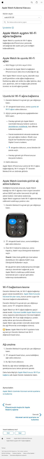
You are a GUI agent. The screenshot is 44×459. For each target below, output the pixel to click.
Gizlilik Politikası (6, 453)
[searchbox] (22, 22)
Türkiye (3, 448)
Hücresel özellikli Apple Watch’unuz (27, 312)
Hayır (20, 433)
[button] (31, 2)
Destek (8, 438)
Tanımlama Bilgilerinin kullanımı (18, 455)
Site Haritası (5, 455)
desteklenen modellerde (17, 127)
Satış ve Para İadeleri (28, 453)
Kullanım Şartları (17, 453)
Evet (8, 433)
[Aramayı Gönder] (5, 22)
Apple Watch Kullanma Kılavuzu (16, 8)
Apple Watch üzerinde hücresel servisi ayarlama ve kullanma (21, 392)
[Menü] (41, 2)
